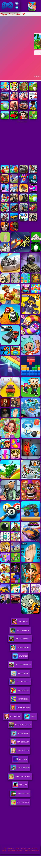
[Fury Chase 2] (23, 192)
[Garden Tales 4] (32, 10)
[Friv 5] (17, 4)
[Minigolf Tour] (33, 90)
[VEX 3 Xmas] (23, 220)
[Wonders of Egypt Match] (5, 201)
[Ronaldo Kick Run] (14, 99)
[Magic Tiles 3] (5, 192)
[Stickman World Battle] (14, 230)
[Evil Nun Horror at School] (33, 182)
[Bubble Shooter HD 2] (23, 182)
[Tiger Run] (14, 90)
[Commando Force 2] (14, 201)
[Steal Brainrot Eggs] (5, 173)
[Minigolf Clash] (5, 109)
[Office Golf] (5, 119)
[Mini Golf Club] (33, 201)
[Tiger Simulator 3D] (23, 90)
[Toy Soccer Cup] (33, 119)
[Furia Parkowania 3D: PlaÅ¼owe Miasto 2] (14, 220)
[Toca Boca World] (5, 211)
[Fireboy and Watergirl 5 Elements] (14, 173)
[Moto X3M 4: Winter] (33, 173)
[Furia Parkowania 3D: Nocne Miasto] (33, 211)
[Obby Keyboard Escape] (33, 109)
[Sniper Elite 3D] (33, 220)
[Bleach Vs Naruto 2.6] (5, 230)
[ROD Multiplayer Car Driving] (14, 109)
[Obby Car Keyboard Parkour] (14, 119)
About (4, 850)
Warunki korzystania (31, 850)
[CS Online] (23, 201)
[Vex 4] (33, 99)
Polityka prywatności (15, 850)
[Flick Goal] (14, 182)
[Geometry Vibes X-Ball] (33, 192)
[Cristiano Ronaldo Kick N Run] (23, 99)
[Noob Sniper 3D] (23, 211)
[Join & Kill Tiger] (5, 90)
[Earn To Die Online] (5, 182)
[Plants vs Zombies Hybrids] (23, 173)
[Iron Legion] (23, 109)
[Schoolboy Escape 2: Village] (23, 119)
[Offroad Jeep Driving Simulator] (5, 99)
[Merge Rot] (14, 192)
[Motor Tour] (5, 220)
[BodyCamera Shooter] (14, 211)
